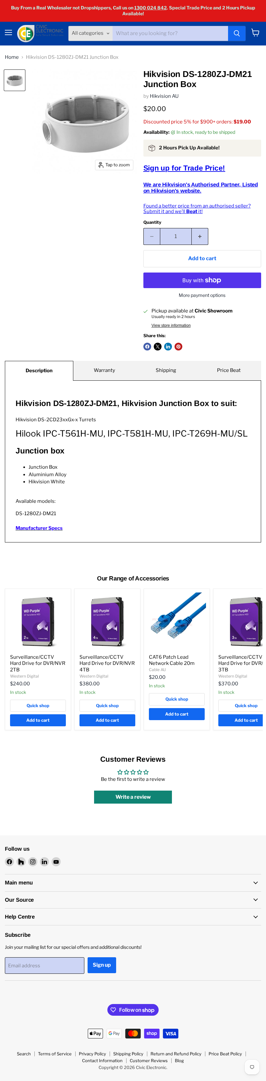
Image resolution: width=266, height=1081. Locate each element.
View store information (171, 325)
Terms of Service (55, 1053)
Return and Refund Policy (176, 1053)
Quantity (152, 222)
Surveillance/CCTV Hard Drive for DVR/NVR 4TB (107, 663)
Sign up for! (184, 168)
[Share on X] (158, 346)
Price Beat (229, 370)
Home (12, 57)
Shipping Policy (128, 1053)
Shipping (166, 370)
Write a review (133, 797)
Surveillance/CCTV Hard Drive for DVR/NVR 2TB (37, 663)
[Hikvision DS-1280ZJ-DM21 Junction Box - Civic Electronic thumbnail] (14, 80)
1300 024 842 (150, 7)
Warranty (104, 370)
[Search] (237, 33)
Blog (179, 1060)
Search (24, 1053)
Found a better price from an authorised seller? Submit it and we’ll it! (197, 208)
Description (39, 371)
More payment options (202, 295)
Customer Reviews (149, 1060)
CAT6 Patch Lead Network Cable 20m (172, 660)
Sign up (102, 965)
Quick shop (38, 705)
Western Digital (24, 676)
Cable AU (157, 669)
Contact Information (102, 1060)
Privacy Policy (92, 1053)
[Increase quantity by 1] (200, 236)
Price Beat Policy (225, 1053)
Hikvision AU (164, 96)
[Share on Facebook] (147, 346)
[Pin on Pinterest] (178, 346)
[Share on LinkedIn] (168, 346)
